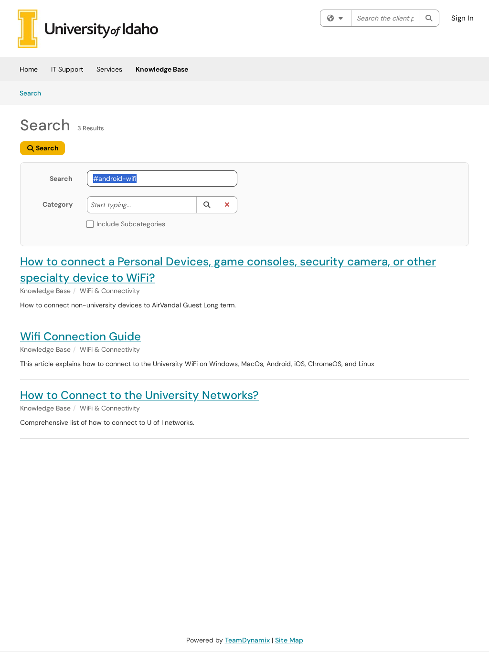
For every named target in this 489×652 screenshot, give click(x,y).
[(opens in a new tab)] (88, 29)
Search (34, 92)
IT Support (67, 69)
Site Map (289, 640)
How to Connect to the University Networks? (139, 395)
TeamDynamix (247, 640)
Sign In (462, 18)
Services (109, 69)
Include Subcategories (130, 224)
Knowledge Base (162, 69)
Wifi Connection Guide (80, 336)
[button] (206, 205)
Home (29, 69)
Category (58, 204)
